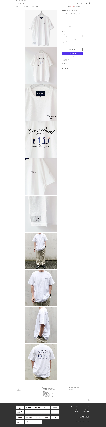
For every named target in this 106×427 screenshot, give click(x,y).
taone (21, 6)
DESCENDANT (66, 29)
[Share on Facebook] (63, 68)
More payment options (72, 56)
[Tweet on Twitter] (66, 68)
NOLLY (17, 6)
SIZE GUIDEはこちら (66, 63)
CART (83, 3)
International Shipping (66, 59)
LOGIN (79, 3)
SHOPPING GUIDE (75, 406)
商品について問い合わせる (66, 60)
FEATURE (32, 6)
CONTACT (87, 409)
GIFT (77, 409)
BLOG (37, 6)
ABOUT (75, 3)
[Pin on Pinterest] (68, 68)
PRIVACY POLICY (86, 411)
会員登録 (88, 406)
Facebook (76, 411)
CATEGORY (26, 6)
